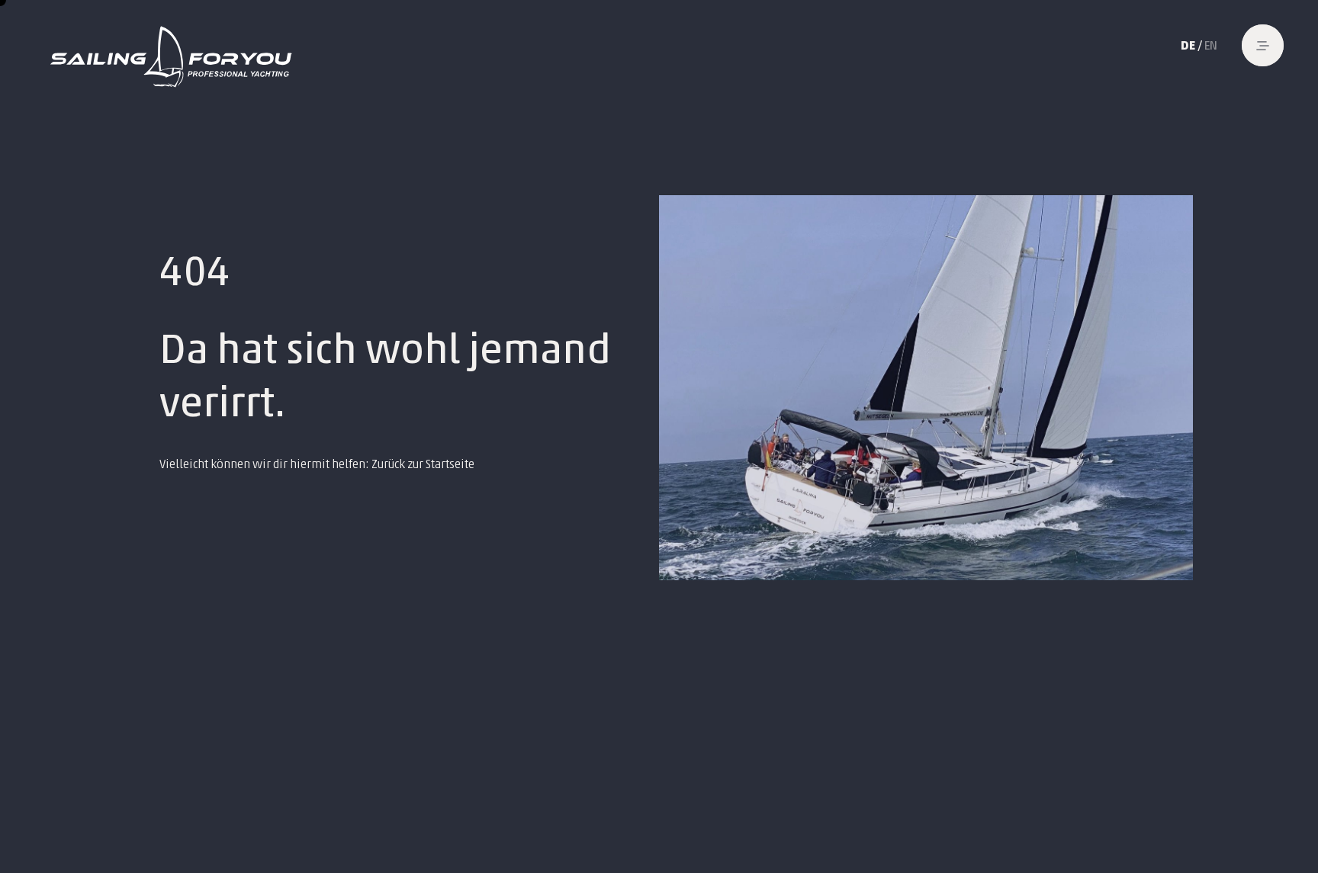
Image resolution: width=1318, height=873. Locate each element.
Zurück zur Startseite (422, 464)
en (1210, 45)
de (1188, 45)
